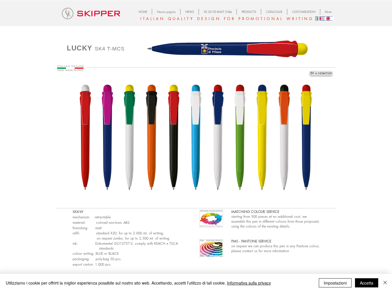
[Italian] (320, 18)
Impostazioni (335, 283)
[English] (329, 18)
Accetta (366, 283)
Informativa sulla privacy (249, 283)
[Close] (385, 282)
